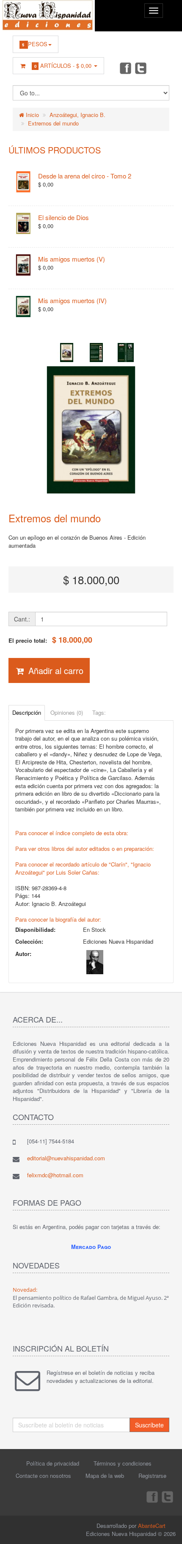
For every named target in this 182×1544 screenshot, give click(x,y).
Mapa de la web (104, 1476)
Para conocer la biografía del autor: (58, 919)
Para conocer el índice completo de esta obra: (71, 833)
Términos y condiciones (123, 1463)
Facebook (125, 67)
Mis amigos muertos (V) (71, 258)
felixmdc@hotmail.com (55, 1175)
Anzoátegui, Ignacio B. (77, 115)
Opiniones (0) (66, 712)
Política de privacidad (52, 1463)
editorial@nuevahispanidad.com (66, 1158)
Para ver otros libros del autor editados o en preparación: (84, 848)
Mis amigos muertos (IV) (72, 300)
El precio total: (50, 640)
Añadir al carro (54, 670)
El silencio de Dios (63, 217)
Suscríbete (149, 1425)
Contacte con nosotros (43, 1476)
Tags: (99, 712)
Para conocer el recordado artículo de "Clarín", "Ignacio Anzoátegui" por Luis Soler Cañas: (83, 868)
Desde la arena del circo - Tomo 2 (84, 175)
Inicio (31, 115)
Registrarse (152, 1476)
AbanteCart (151, 1526)
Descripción (26, 712)
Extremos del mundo (53, 123)
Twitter (141, 67)
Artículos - (63, 65)
